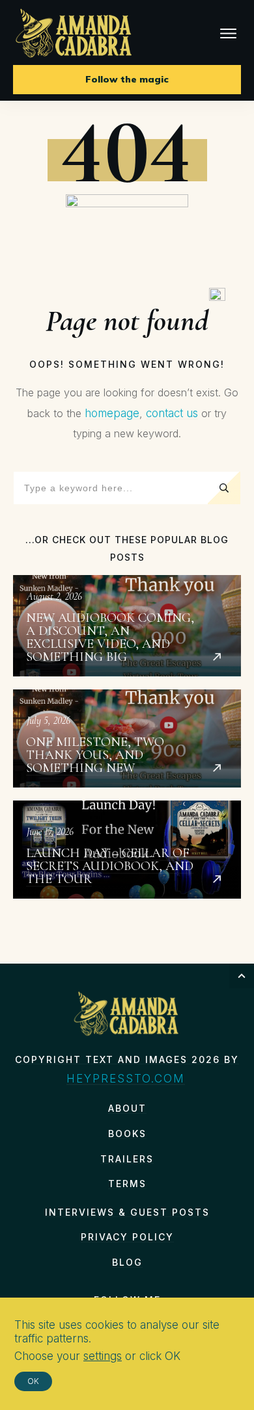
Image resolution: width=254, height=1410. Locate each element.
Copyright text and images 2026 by (127, 1059)
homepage (112, 413)
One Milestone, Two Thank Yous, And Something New (127, 738)
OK (33, 1381)
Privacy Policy (127, 1236)
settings (102, 1356)
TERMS (127, 1183)
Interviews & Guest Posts (127, 1212)
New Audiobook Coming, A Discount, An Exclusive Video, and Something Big (127, 625)
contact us (172, 413)
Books (127, 1133)
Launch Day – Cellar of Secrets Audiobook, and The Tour (127, 850)
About (127, 1108)
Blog (127, 1262)
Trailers (127, 1158)
